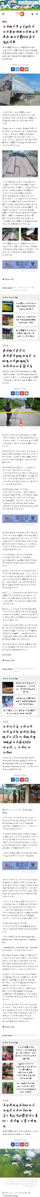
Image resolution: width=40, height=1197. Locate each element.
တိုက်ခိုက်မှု (17, 669)
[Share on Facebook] (13, 69)
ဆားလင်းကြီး (30, 288)
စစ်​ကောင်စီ (21, 288)
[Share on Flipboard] (22, 69)
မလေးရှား (16, 671)
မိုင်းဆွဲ (16, 290)
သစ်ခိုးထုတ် (23, 290)
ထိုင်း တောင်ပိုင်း (28, 669)
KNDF (15, 1035)
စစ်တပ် (33, 1035)
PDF (14, 288)
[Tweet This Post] (17, 69)
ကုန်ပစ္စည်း (24, 1035)
